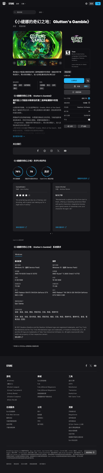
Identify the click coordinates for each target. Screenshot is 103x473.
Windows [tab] (18, 254)
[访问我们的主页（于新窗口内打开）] (44, 151)
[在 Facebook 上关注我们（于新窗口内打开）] (37, 151)
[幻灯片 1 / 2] (50, 233)
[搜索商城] (15, 12)
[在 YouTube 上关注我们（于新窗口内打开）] (65, 151)
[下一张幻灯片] (60, 63)
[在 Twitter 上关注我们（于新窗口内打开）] (58, 151)
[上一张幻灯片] (14, 63)
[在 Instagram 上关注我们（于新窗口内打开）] (51, 151)
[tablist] (51, 254)
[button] (37, 136)
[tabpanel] (51, 276)
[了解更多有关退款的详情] (89, 103)
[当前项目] (21, 63)
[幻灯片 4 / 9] (53, 63)
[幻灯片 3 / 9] (42, 63)
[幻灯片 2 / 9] (32, 63)
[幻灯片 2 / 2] (52, 233)
